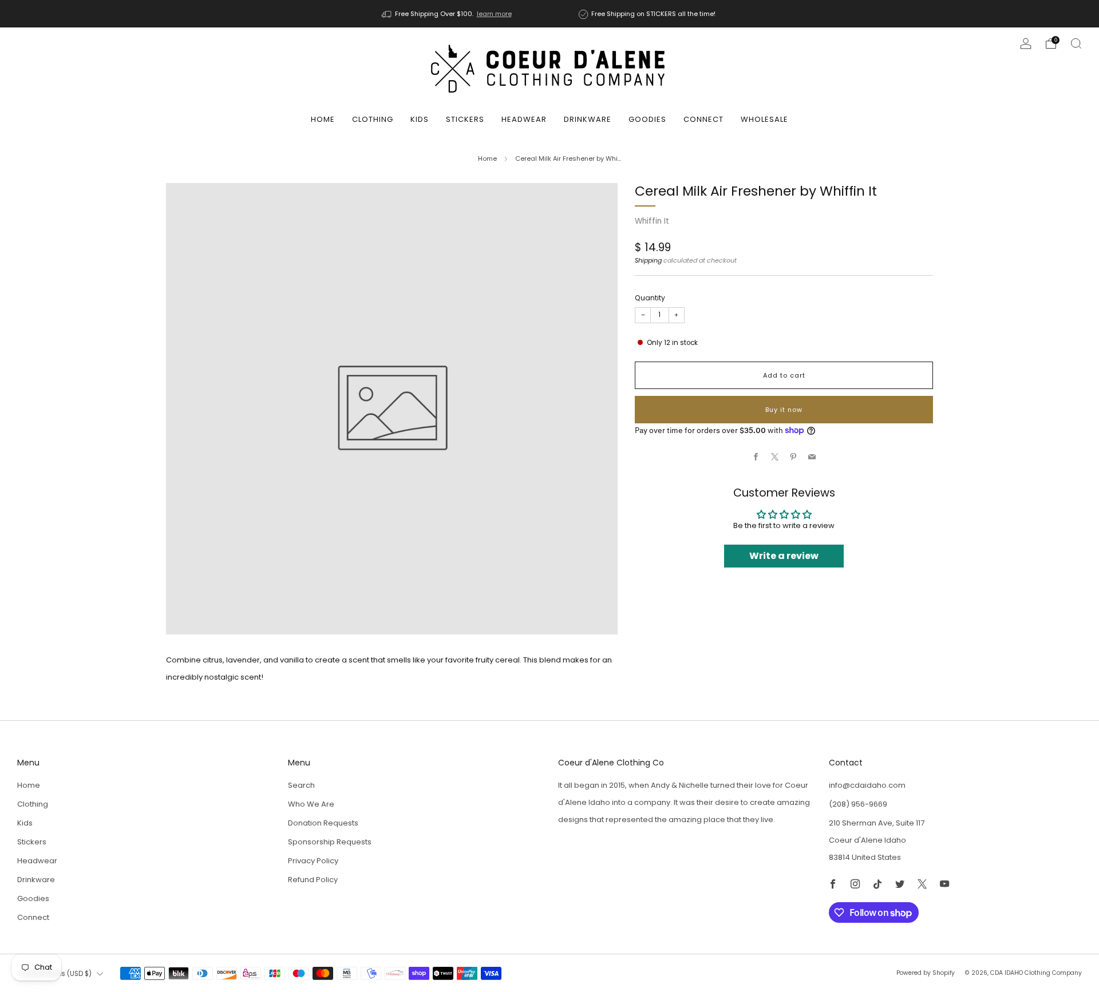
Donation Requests (323, 823)
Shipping (648, 260)
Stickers (465, 119)
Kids (419, 119)
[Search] (1076, 43)
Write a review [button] (784, 555)
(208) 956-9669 (858, 804)
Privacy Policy (313, 860)
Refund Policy (313, 879)
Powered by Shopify (925, 973)
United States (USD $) (56, 973)
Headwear (524, 119)
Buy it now (783, 409)
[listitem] (447, 13)
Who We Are (311, 804)
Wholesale (764, 119)
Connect (703, 119)
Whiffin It (652, 221)
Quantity (650, 298)
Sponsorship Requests (329, 841)
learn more (494, 13)
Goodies (647, 119)
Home (323, 119)
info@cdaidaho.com (867, 785)
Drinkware (587, 119)
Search (301, 785)
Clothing (372, 119)
